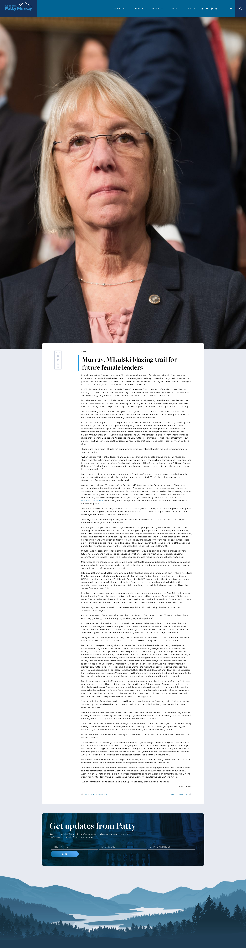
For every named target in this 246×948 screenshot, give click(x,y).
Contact (191, 8)
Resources (157, 8)
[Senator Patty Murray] (18, 13)
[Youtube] (207, 9)
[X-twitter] (221, 9)
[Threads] (226, 9)
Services (139, 8)
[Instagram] (202, 9)
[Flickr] (216, 9)
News (175, 8)
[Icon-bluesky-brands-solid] (231, 9)
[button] (240, 8)
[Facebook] (212, 9)
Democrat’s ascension (92, 500)
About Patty (120, 8)
